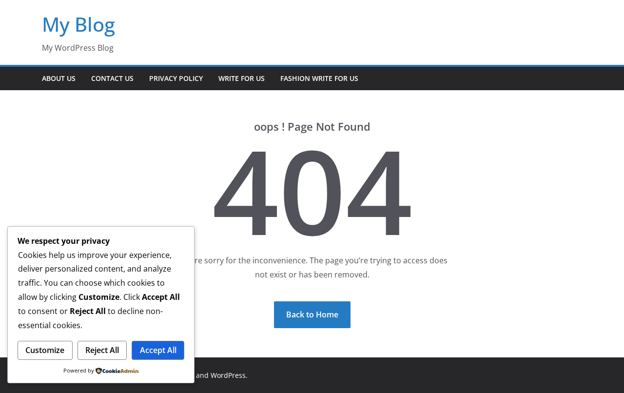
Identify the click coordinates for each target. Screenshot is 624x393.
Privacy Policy (176, 78)
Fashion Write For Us (319, 78)
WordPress (228, 375)
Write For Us (241, 78)
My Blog (78, 24)
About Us (59, 78)
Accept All (158, 350)
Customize (44, 350)
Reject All (102, 350)
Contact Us (112, 78)
